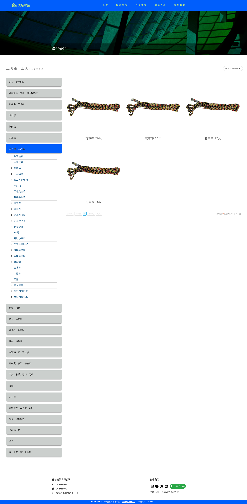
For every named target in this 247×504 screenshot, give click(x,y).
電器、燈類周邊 (16, 418)
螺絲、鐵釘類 (15, 341)
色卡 (11, 441)
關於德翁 (122, 5)
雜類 (11, 385)
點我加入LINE (179, 486)
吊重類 (12, 137)
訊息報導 (141, 5)
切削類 (12, 126)
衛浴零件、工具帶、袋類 (21, 407)
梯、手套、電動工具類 (20, 452)
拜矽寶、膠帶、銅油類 (20, 363)
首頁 (105, 5)
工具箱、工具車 (16, 148)
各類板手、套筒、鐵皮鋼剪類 (23, 93)
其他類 (12, 115)
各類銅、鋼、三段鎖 (19, 352)
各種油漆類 (14, 430)
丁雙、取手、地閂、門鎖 (21, 374)
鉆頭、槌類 (14, 307)
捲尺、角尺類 (15, 319)
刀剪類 (12, 396)
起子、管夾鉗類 (16, 82)
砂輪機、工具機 (16, 104)
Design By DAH (128, 501)
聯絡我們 (180, 5)
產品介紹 (160, 5)
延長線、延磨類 (16, 330)
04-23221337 (61, 484)
